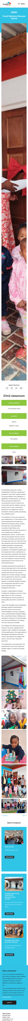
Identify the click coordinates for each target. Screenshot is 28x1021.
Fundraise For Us (7, 1019)
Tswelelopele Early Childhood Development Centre (12, 896)
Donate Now (6, 1015)
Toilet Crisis (6, 1017)
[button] (7, 388)
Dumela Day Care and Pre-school (12, 941)
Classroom (14, 12)
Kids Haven (9, 847)
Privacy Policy (6, 997)
